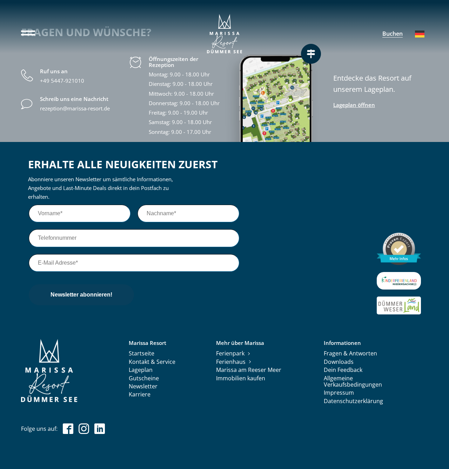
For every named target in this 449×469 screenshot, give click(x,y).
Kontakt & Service (152, 362)
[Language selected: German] (419, 33)
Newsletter (143, 386)
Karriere (139, 394)
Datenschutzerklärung (353, 401)
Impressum (339, 392)
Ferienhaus (231, 362)
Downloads (339, 362)
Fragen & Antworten (350, 353)
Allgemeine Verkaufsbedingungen (353, 381)
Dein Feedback (343, 370)
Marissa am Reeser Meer (248, 370)
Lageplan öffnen (354, 105)
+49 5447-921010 (62, 81)
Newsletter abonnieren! (81, 295)
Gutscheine (144, 378)
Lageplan (141, 370)
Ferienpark (230, 353)
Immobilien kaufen (240, 378)
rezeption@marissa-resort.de (75, 108)
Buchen (392, 33)
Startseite (141, 353)
